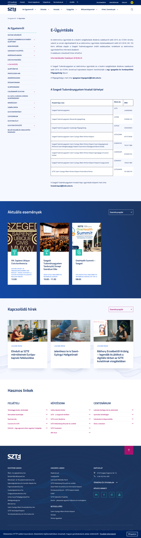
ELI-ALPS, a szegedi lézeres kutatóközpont (18, 97)
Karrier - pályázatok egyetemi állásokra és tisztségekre (68, 500)
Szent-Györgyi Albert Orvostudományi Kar (21, 507)
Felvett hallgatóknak (34, 2)
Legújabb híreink (16, 346)
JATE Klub (54, 433)
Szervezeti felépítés (15, 51)
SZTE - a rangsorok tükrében (60, 414)
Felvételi (22, 2)
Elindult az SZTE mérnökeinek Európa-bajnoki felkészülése (23, 354)
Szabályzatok (13, 107)
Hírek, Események (108, 9)
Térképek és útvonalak (104, 482)
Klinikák (53, 515)
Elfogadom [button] (132, 534)
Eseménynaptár (116, 212)
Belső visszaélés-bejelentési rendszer (19, 131)
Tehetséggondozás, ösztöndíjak (18, 410)
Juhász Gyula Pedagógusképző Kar (19, 497)
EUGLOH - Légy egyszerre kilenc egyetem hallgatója (25, 428)
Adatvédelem (113, 2)
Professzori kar (14, 73)
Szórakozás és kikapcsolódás (103, 419)
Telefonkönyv (101, 2)
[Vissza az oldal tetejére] (128, 450)
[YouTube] (119, 494)
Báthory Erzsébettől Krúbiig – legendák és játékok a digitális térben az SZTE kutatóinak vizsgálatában (113, 356)
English (124, 2)
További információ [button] (108, 534)
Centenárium (13, 116)
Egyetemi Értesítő (15, 125)
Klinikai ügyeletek (56, 518)
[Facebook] (104, 494)
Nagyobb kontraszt (132, 2)
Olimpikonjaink (13, 87)
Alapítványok (13, 69)
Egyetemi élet (13, 121)
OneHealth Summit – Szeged (85, 262)
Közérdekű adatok (15, 55)
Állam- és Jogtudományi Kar (17, 473)
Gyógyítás (70, 9)
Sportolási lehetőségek (101, 414)
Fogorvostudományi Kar (15, 487)
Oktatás (43, 9)
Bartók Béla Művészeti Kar (16, 476)
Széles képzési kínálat (58, 410)
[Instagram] (111, 494)
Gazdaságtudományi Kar (15, 490)
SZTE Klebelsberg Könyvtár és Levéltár (63, 424)
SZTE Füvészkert (56, 428)
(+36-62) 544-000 (103, 476)
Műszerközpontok (88, 9)
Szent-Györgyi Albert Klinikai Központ (63, 511)
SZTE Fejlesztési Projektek (59, 497)
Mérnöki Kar (12, 504)
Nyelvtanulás (12, 419)
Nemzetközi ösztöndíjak (15, 414)
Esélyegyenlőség (14, 60)
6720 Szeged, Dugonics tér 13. (107, 473)
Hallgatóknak (46, 2)
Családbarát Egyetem (16, 91)
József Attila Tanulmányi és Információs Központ (66, 487)
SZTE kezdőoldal (12, 2)
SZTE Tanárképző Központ (16, 511)
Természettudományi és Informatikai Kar (21, 514)
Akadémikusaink (14, 78)
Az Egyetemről (27, 9)
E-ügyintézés (21, 18)
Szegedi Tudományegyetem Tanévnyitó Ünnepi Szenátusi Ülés (53, 265)
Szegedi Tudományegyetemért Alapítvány (19, 40)
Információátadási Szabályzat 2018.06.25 (66, 58)
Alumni (72, 2)
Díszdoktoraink (14, 82)
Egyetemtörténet (14, 112)
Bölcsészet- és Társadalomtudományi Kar (21, 480)
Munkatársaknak (58, 2)
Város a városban (99, 424)
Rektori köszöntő (14, 35)
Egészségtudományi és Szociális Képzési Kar (22, 483)
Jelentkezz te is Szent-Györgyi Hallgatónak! (66, 352)
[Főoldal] (12, 9)
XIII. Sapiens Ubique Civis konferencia (20, 262)
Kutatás (56, 9)
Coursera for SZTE (13, 424)
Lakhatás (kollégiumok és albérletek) (106, 410)
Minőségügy (12, 103)
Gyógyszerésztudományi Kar (17, 493)
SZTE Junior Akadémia (58, 419)
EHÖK (52, 493)
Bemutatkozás (13, 46)
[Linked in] (96, 494)
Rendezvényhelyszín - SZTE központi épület (65, 490)
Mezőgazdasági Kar (14, 500)
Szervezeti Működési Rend (59, 480)
